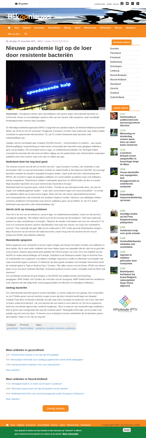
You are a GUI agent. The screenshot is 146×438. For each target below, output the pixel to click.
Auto (16, 28)
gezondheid (12, 328)
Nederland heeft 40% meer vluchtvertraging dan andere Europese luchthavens (47, 393)
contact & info (100, 4)
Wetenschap (90, 28)
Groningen (116, 66)
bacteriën (60, 328)
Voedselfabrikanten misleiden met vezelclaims (130, 244)
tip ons (116, 4)
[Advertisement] (58, 364)
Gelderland (116, 62)
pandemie (40, 328)
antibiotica (70, 328)
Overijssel (115, 84)
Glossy (67, 28)
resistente (50, 328)
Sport (77, 28)
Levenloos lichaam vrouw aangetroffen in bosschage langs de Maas (129, 159)
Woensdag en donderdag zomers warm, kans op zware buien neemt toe (128, 139)
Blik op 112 (13, 34)
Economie (39, 28)
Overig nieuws (56, 408)
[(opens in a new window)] (122, 4)
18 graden (23, 3)
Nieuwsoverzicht (9, 28)
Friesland (115, 57)
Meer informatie (70, 434)
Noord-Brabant (118, 75)
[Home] (29, 17)
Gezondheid (54, 28)
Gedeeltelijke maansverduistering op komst (131, 197)
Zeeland (114, 93)
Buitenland (105, 28)
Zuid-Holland (117, 97)
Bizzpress (130, 28)
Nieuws (118, 28)
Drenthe (114, 48)
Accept (126, 430)
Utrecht (114, 88)
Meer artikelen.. (13, 399)
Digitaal (27, 28)
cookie (109, 4)
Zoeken (26, 34)
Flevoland (115, 53)
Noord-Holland (26, 328)
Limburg (114, 71)
